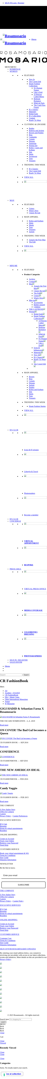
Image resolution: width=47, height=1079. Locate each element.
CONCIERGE (15, 521)
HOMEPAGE (15, 69)
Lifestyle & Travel (31, 472)
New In (32, 79)
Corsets (32, 139)
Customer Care (5, 938)
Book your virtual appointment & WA (14, 853)
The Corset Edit (35, 82)
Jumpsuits (32, 143)
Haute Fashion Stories (37, 406)
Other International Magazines (16, 699)
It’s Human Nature (38, 89)
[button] (10, 67)
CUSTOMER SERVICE (9, 934)
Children (37, 307)
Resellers (3, 831)
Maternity (32, 112)
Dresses (32, 141)
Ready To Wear (35, 120)
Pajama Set (33, 146)
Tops (31, 159)
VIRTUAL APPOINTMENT (31, 542)
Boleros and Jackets (36, 131)
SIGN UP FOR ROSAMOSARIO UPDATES (18, 949)
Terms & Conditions (7, 855)
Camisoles (33, 137)
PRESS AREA (15, 569)
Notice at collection (12, 1074)
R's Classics (38, 357)
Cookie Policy (18, 901)
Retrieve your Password (9, 843)
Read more (4, 725)
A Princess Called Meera (39, 95)
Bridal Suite (33, 114)
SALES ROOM (16, 662)
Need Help (4, 845)
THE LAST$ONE (36, 309)
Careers (3, 814)
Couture (32, 118)
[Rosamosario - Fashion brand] (14, 36)
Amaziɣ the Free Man (37, 240)
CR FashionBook (11, 695)
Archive (32, 279)
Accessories (38, 303)
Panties (31, 387)
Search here (4, 1019)
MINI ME (13, 266)
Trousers (32, 161)
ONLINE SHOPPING (8, 920)
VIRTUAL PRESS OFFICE (35, 589)
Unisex (31, 208)
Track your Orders (7, 841)
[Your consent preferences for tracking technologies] (4, 1075)
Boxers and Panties (36, 133)
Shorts (31, 225)
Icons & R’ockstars (31, 450)
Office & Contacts (7, 812)
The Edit (32, 242)
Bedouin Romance (37, 100)
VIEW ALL (28, 177)
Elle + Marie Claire (12, 697)
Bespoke (3, 826)
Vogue (7, 701)
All (6, 691)
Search (26, 675)
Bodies (31, 128)
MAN (12, 200)
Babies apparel (39, 305)
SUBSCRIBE (23, 885)
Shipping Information (8, 860)
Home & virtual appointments (11, 828)
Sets (30, 152)
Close (2, 1033)
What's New (38, 298)
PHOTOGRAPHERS (33, 656)
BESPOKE (28, 565)
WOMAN (13, 71)
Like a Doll (38, 92)
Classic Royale (34, 213)
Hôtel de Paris (39, 103)
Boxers (31, 377)
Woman (32, 312)
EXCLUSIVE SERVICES (10, 905)
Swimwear (33, 156)
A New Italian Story (7, 810)
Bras (30, 135)
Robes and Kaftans (36, 221)
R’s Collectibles (35, 116)
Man (30, 284)
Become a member (31, 515)
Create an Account (7, 839)
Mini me (32, 300)
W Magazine (10, 704)
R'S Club (3, 824)
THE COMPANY (7, 891)
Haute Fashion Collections (34, 85)
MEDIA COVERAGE (33, 610)
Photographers (29, 493)
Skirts (31, 154)
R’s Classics (33, 110)
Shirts (31, 223)
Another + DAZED (12, 693)
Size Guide (4, 858)
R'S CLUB (14, 430)
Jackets (31, 232)
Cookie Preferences (20, 816)
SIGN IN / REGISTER (19, 660)
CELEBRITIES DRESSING (30, 633)
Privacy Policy (5, 816)
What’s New (33, 211)
